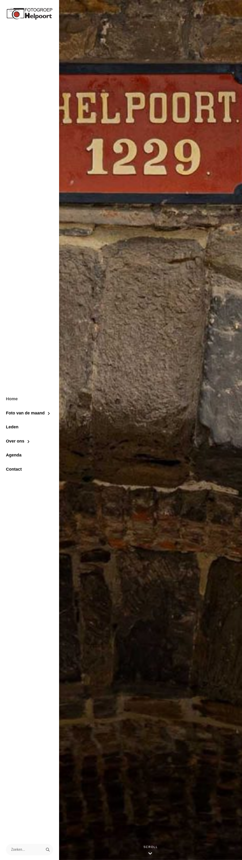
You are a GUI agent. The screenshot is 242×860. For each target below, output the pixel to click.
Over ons (15, 441)
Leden (12, 427)
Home (12, 398)
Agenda (14, 455)
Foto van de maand (25, 413)
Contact (14, 469)
